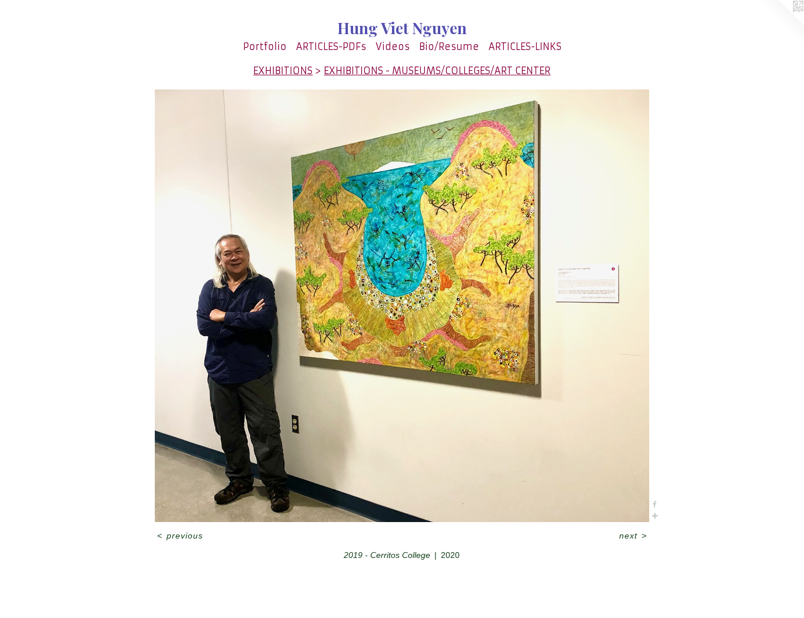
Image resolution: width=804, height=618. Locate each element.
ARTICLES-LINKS (525, 46)
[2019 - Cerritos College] (402, 305)
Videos (393, 46)
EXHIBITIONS (283, 71)
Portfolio (265, 46)
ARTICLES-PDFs (331, 46)
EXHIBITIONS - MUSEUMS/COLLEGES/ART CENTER (437, 71)
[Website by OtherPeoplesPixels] (780, 23)
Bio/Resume (449, 46)
